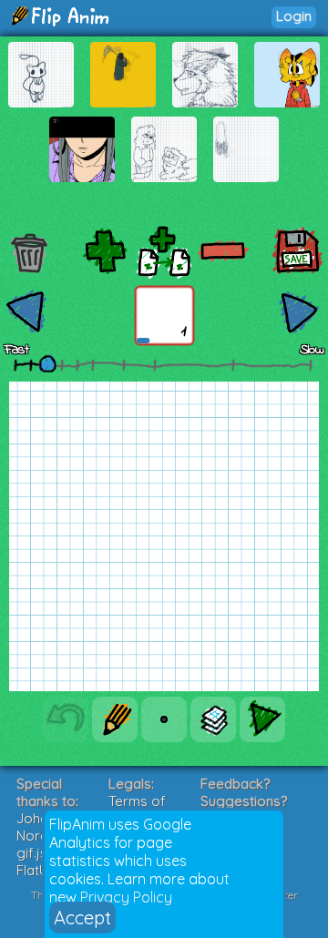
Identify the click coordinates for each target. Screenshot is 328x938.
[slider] (47, 363)
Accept (82, 917)
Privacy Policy (126, 897)
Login (294, 16)
